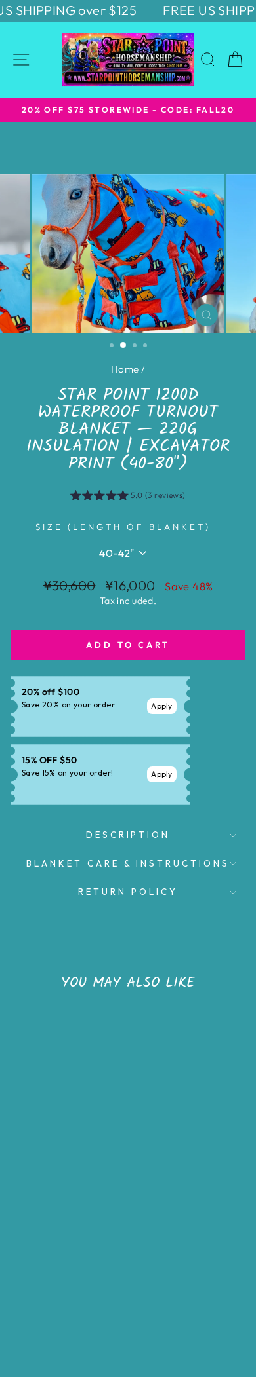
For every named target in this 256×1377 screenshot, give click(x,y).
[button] (127, 497)
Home (125, 369)
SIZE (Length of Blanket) (122, 526)
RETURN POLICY (128, 891)
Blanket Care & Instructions (128, 863)
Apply (162, 706)
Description (128, 834)
